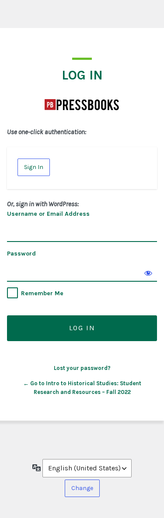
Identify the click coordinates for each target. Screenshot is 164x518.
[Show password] (148, 273)
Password (21, 253)
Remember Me (42, 293)
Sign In (33, 167)
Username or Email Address (48, 214)
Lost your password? (82, 368)
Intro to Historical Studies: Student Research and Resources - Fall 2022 (82, 104)
